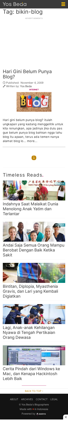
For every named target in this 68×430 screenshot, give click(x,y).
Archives (27, 399)
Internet (34, 90)
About (14, 399)
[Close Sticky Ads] (65, 417)
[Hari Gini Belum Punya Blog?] (34, 102)
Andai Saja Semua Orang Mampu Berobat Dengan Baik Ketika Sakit (33, 240)
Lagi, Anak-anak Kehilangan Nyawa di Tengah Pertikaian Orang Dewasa (33, 323)
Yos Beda (26, 86)
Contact (42, 399)
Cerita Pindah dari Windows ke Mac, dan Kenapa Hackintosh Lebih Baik (33, 364)
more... (32, 141)
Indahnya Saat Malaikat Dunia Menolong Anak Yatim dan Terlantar (33, 199)
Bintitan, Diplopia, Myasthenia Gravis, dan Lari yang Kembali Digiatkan (33, 281)
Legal (54, 399)
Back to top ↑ (34, 391)
